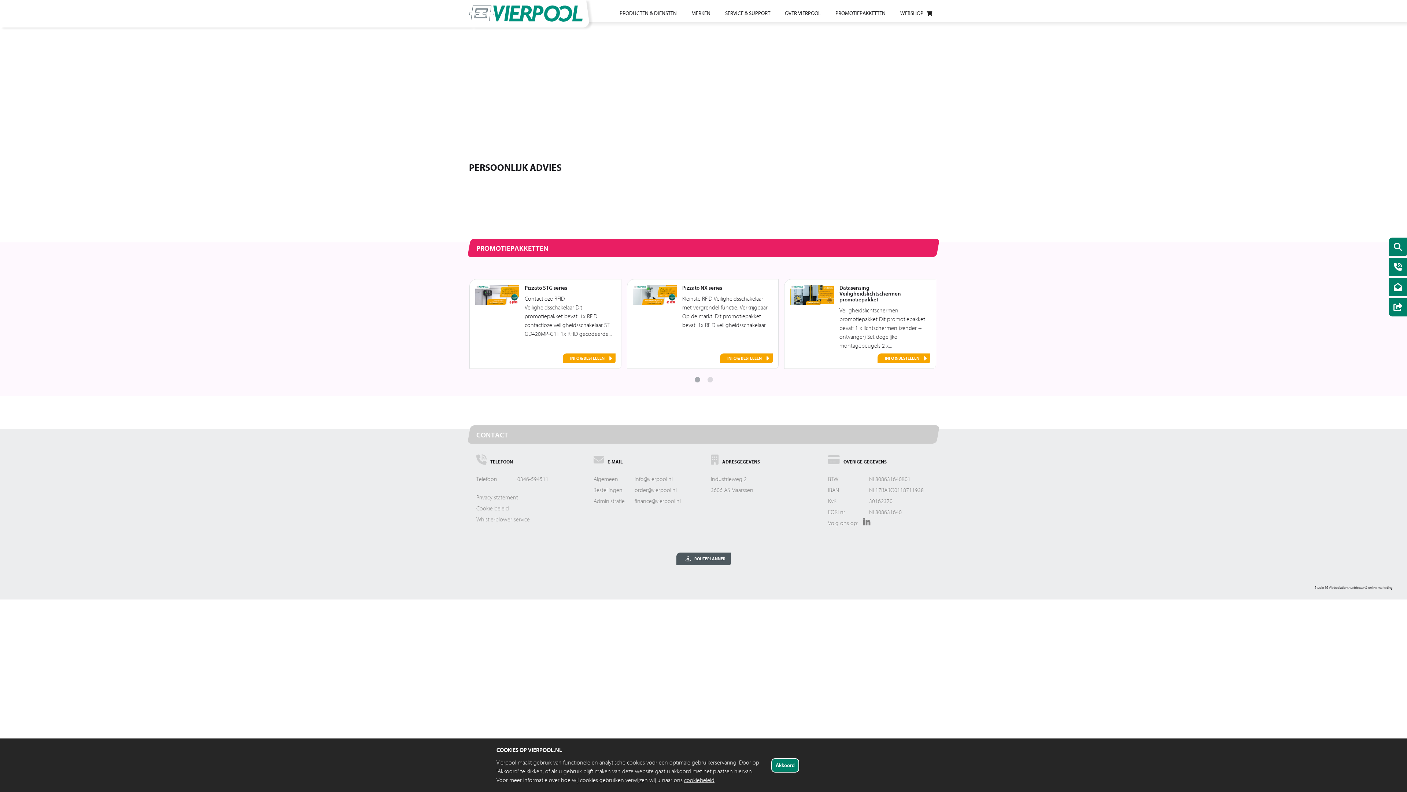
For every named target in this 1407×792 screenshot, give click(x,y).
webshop (911, 13)
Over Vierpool (803, 13)
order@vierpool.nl (656, 490)
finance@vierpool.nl (658, 501)
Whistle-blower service (503, 519)
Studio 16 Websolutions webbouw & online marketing (1353, 588)
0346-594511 (533, 479)
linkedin (865, 524)
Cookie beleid (492, 508)
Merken (700, 13)
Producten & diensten (648, 13)
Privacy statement (497, 497)
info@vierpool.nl (654, 479)
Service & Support (747, 13)
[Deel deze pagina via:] (1396, 308)
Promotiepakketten (860, 13)
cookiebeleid (699, 780)
